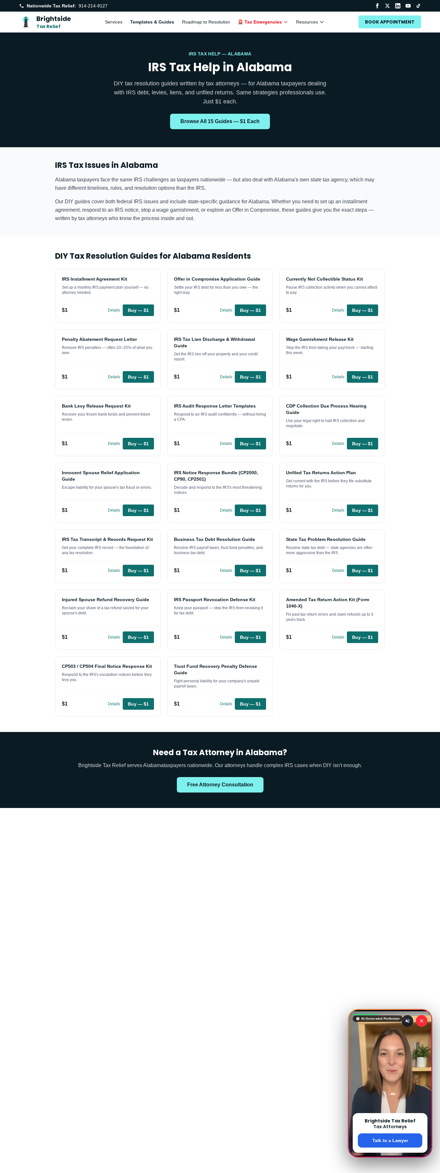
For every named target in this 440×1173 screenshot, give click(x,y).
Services (113, 21)
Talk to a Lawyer (390, 1140)
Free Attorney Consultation (220, 784)
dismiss (390, 1162)
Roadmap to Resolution (206, 21)
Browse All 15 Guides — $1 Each (220, 121)
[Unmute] (407, 1021)
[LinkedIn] (397, 5)
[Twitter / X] (387, 5)
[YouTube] (408, 5)
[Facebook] (377, 5)
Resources (307, 21)
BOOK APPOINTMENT (390, 22)
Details (114, 310)
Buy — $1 (138, 310)
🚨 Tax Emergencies (260, 21)
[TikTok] (418, 5)
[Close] (421, 1021)
